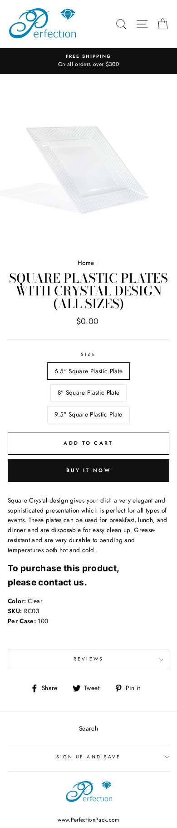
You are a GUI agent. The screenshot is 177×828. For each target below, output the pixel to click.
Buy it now (88, 470)
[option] (88, 61)
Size (88, 354)
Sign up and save (88, 756)
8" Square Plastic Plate (89, 392)
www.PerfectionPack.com (88, 820)
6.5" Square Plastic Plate (88, 371)
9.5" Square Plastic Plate (88, 414)
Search (88, 728)
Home (86, 262)
